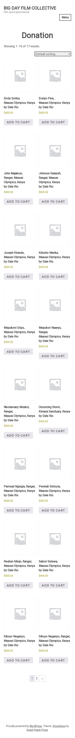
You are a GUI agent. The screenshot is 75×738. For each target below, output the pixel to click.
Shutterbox (59, 726)
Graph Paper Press (37, 729)
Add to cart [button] (18, 122)
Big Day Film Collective (30, 8)
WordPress (35, 726)
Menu (65, 17)
